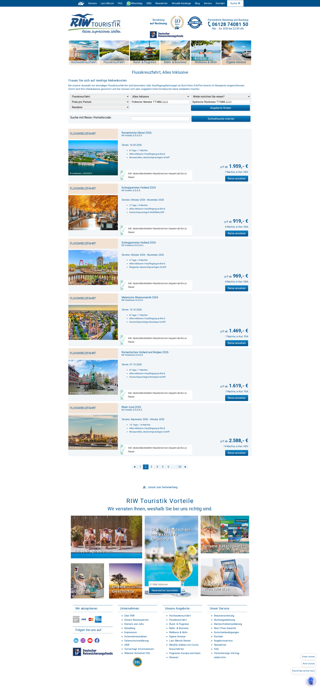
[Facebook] (97, 640)
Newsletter (220, 644)
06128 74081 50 (230, 24)
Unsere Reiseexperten (136, 619)
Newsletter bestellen (165, 590)
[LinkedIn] (76, 640)
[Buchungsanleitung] (225, 577)
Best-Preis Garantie (84, 589)
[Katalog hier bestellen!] (225, 534)
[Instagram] (83, 640)
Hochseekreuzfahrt (180, 615)
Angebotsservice (223, 640)
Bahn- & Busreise (178, 628)
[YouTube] (90, 640)
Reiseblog (129, 628)
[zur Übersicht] (97, 23)
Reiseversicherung (224, 615)
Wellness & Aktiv (178, 632)
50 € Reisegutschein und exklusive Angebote (171, 534)
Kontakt (218, 636)
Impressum (130, 632)
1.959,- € (238, 166)
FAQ (120, 3)
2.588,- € (238, 440)
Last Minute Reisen (180, 640)
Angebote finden (220, 108)
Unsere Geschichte (123, 589)
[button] (311, 681)
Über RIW (129, 615)
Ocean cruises (308, 657)
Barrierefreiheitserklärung (228, 624)
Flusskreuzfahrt (178, 619)
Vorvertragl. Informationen (139, 649)
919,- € (240, 221)
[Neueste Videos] (106, 536)
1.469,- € (238, 331)
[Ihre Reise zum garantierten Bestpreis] (194, 21)
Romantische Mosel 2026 (137, 132)
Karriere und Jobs (134, 624)
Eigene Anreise (177, 636)
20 (179, 466)
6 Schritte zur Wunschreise (217, 586)
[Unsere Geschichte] (125, 580)
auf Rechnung (158, 23)
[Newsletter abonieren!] (171, 556)
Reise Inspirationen (93, 551)
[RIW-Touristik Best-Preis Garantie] (87, 580)
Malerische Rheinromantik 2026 (140, 297)
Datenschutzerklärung (136, 640)
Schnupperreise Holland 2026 (139, 187)
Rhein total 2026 (131, 407)
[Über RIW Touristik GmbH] (177, 23)
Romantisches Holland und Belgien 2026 (145, 352)
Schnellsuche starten (221, 118)
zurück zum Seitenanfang (160, 487)
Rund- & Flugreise (179, 624)
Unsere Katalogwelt (223, 546)
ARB (126, 644)
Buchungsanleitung (224, 619)
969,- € (240, 276)
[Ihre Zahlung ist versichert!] (166, 35)
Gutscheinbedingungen (226, 632)
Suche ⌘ (235, 3)
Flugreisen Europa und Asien (184, 653)
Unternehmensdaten (135, 636)
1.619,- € (238, 385)
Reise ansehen (237, 178)
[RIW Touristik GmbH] (81, 3)
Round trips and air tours (303, 671)
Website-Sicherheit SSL (137, 653)
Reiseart (173, 657)
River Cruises (309, 663)
